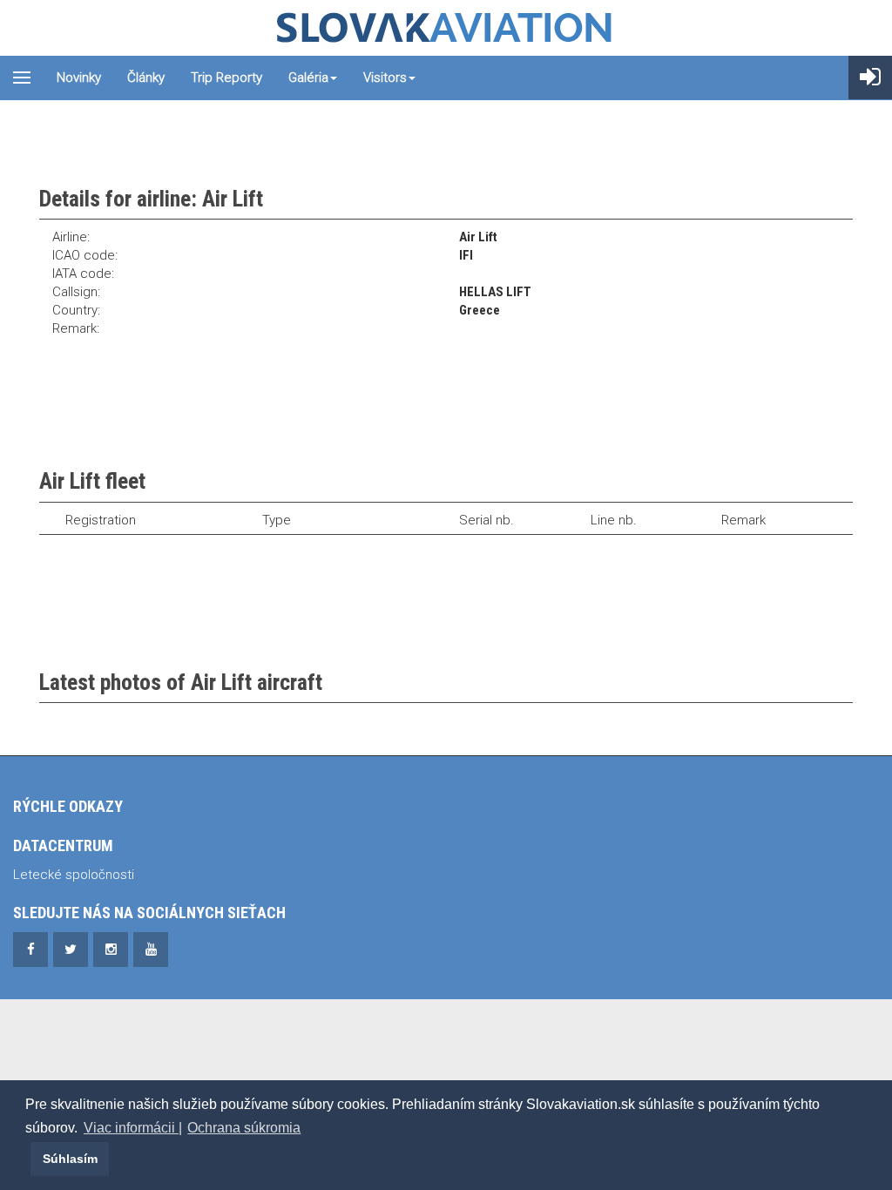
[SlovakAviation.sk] (446, 28)
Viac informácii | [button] (133, 1127)
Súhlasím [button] (70, 1159)
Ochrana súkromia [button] (244, 1127)
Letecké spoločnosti (73, 874)
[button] (27, 1158)
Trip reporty (226, 77)
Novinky (79, 77)
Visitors (385, 77)
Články (146, 77)
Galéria (308, 77)
